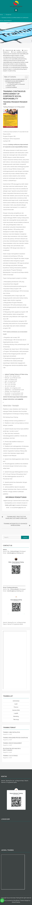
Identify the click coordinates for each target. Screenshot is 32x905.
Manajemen (6, 52)
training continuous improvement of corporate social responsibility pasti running (14, 60)
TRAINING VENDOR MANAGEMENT (12, 743)
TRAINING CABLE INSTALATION (11, 732)
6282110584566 (14, 589)
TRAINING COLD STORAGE (10, 755)
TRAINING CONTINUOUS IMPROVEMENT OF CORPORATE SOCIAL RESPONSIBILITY (16, 80)
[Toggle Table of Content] (25, 77)
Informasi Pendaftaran (12, 87)
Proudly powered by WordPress (10, 900)
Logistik (16, 713)
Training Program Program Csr (13, 82)
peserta (20, 399)
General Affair (16, 710)
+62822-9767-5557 (10, 505)
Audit (16, 704)
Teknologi (16, 719)
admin (18, 50)
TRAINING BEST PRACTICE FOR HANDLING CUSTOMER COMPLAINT (16, 517)
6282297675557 (14, 551)
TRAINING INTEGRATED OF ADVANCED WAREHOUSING (15, 524)
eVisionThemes (16, 902)
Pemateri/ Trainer (11, 85)
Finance (16, 707)
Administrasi (16, 701)
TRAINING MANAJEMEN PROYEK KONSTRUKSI (15, 737)
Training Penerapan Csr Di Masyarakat (17, 84)
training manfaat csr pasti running (13, 64)
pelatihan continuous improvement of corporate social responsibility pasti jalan (15, 53)
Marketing (16, 716)
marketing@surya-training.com (15, 553)
